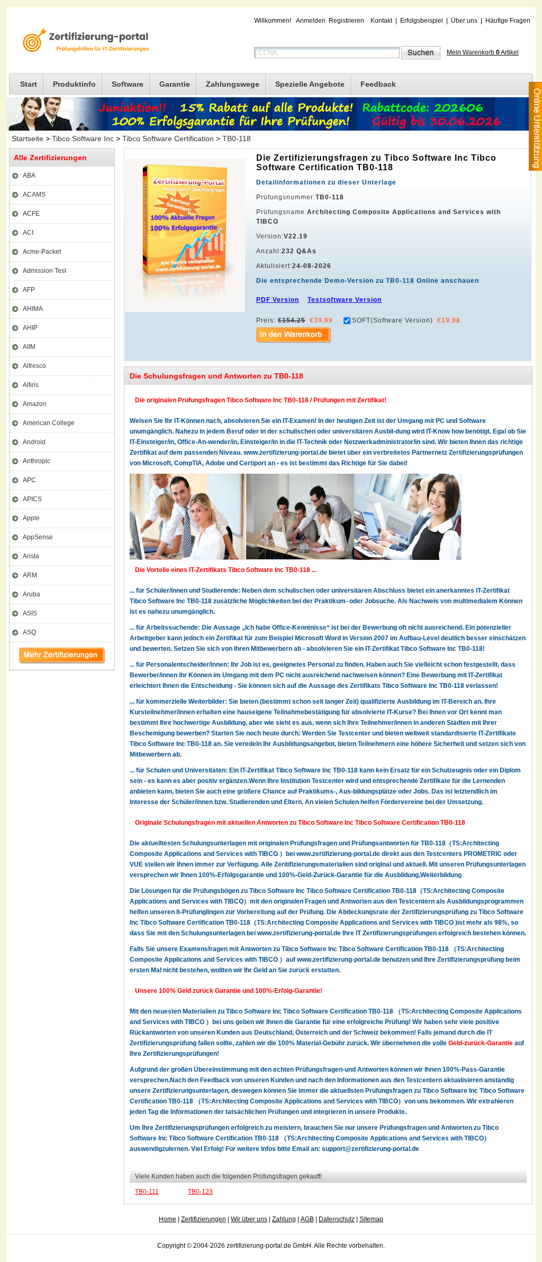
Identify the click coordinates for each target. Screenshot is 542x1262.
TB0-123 (200, 1191)
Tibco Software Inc (83, 138)
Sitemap (371, 1219)
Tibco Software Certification (168, 138)
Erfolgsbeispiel (421, 20)
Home (167, 1219)
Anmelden (311, 20)
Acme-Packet (42, 251)
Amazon (35, 404)
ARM (30, 575)
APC (29, 480)
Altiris (31, 385)
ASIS (30, 613)
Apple (31, 518)
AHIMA (33, 308)
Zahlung (284, 1219)
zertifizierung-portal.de (84, 41)
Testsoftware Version (345, 299)
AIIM (29, 347)
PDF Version (277, 299)
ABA (29, 175)
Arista (31, 556)
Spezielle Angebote (310, 84)
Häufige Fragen (507, 20)
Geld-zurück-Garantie (480, 1043)
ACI (28, 232)
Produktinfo (74, 84)
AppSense (38, 537)
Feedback (378, 84)
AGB (307, 1219)
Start (28, 84)
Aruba (31, 594)
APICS (32, 499)
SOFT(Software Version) (392, 320)
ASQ (29, 632)
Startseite (27, 138)
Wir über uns (249, 1219)
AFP (29, 289)
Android (34, 442)
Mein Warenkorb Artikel (483, 52)
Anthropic (36, 461)
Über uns (464, 20)
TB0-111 (147, 1191)
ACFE (31, 213)
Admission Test (44, 270)
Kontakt (381, 20)
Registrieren (346, 20)
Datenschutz (337, 1219)
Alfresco (34, 366)
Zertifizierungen (203, 1219)
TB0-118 (236, 138)
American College (49, 423)
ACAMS (34, 194)
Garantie (174, 84)
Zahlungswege (232, 84)
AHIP (30, 327)
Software (127, 84)
